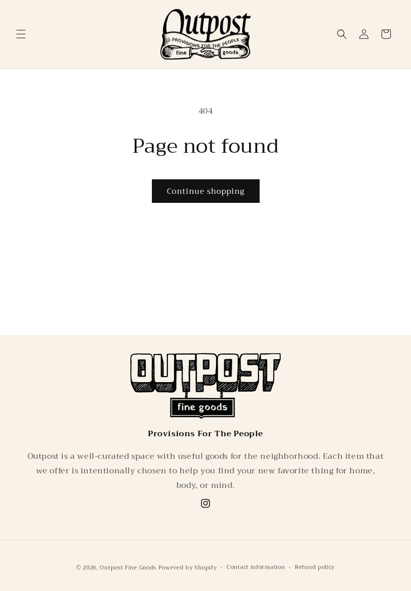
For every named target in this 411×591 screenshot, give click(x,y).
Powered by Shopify (187, 567)
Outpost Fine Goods (128, 567)
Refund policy (315, 567)
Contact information (256, 567)
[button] (21, 34)
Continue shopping (206, 191)
